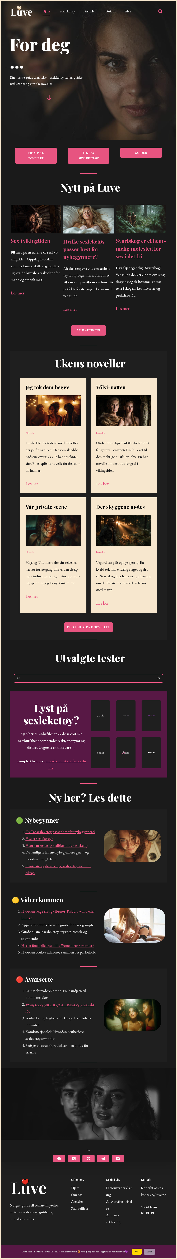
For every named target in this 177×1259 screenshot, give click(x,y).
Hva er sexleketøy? (39, 838)
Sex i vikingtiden (30, 240)
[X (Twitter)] (74, 1158)
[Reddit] (103, 1158)
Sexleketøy (67, 11)
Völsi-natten (111, 387)
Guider (110, 11)
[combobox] (84, 678)
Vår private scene (46, 506)
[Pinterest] (88, 1158)
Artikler (90, 11)
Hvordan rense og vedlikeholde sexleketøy (56, 845)
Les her (32, 483)
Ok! (136, 1251)
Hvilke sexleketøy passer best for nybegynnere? (84, 249)
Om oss (76, 1194)
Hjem (46, 11)
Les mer (18, 293)
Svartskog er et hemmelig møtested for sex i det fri (141, 248)
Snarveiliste (79, 1208)
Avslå (149, 1251)
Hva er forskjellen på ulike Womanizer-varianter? (57, 945)
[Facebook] (59, 1158)
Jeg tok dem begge (47, 387)
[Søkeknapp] (159, 678)
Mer (128, 11)
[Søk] (160, 11)
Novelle (30, 433)
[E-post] (118, 1158)
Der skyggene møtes (120, 506)
